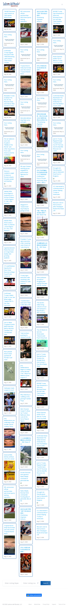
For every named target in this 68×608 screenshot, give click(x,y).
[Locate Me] (38, 583)
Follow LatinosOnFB (34, 595)
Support (54, 604)
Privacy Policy (46, 604)
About (30, 604)
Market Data (37, 604)
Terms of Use (62, 604)
